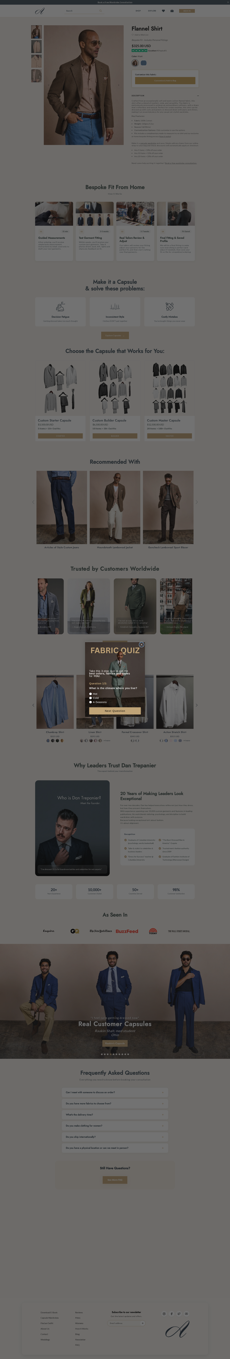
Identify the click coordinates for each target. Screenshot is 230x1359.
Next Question (115, 710)
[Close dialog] (141, 644)
